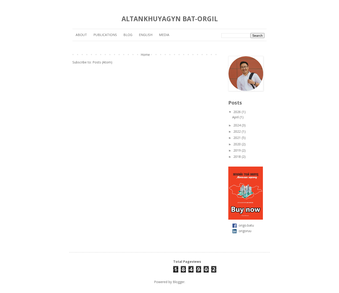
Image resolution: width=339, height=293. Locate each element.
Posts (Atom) (102, 62)
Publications (105, 35)
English (145, 35)
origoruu (245, 231)
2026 (237, 112)
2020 (237, 144)
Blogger (178, 282)
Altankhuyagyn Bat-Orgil (170, 18)
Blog (127, 35)
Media (164, 35)
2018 (237, 156)
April (236, 117)
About (81, 35)
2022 (237, 131)
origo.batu (246, 225)
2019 (237, 150)
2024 (237, 125)
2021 (237, 137)
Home (145, 54)
